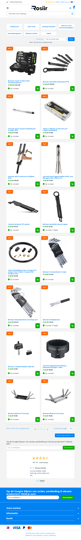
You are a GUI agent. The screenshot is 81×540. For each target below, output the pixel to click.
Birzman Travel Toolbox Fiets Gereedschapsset (19, 81)
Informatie (12, 513)
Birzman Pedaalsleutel (51, 320)
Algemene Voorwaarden (33, 535)
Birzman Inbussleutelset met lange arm (23, 320)
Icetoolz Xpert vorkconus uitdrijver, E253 (21, 177)
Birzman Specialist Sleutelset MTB (56, 82)
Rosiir (9, 518)
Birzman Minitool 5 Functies (18, 413)
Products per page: (60, 428)
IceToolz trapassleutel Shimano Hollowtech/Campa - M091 (55, 366)
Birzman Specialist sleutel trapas (55, 224)
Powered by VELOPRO (40, 537)
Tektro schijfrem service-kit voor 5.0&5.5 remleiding (55, 129)
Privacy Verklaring (49, 535)
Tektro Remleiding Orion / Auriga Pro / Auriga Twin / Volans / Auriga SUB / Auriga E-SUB (22, 272)
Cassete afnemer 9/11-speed (18, 224)
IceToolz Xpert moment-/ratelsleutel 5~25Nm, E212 (21, 129)
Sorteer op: (40, 39)
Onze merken (13, 508)
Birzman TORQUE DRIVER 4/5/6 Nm (21, 367)
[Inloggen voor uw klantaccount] (70, 8)
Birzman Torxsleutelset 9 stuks (54, 272)
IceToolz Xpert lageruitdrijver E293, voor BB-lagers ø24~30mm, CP (58, 177)
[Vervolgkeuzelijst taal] (73, 2)
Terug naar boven (64, 435)
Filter (71, 39)
